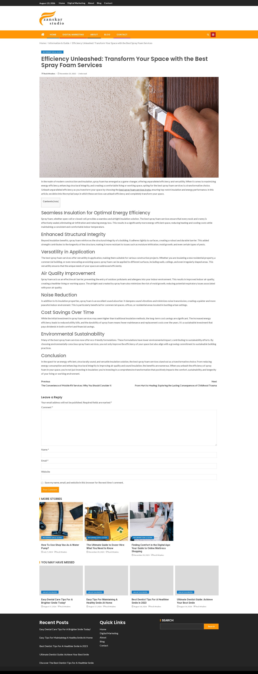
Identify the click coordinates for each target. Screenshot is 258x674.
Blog (99, 3)
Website (45, 471)
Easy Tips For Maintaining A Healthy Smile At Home (66, 637)
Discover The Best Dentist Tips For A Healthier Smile (66, 662)
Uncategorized (50, 592)
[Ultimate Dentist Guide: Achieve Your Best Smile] (197, 580)
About (91, 3)
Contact (108, 3)
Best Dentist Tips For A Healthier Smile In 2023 (63, 646)
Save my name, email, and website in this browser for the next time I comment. (84, 482)
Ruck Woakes (49, 73)
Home (62, 3)
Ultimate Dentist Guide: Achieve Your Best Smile (64, 654)
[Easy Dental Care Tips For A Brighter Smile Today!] (61, 580)
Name (45, 449)
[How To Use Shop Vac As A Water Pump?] (61, 521)
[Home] (42, 34)
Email (44, 460)
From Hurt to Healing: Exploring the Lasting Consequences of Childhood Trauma (176, 383)
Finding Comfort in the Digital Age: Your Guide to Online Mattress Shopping (151, 548)
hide (56, 201)
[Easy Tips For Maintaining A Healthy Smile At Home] (106, 580)
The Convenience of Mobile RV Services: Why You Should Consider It (76, 383)
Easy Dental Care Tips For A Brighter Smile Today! (65, 629)
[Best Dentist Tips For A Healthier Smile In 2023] (151, 580)
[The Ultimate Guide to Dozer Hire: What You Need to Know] (106, 521)
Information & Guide (52, 52)
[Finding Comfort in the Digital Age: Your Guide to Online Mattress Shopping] (151, 521)
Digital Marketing (76, 3)
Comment (47, 407)
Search (167, 620)
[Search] (208, 35)
